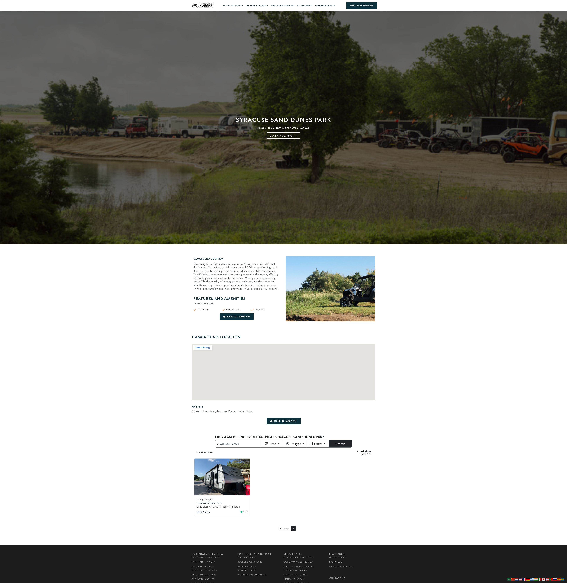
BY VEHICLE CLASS (256, 5)
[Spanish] (559, 579)
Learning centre (325, 5)
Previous (284, 528)
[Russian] (555, 579)
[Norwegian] (547, 579)
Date (273, 444)
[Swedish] (563, 579)
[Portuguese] (551, 579)
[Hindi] (536, 579)
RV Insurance (305, 5)
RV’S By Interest (232, 5)
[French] (524, 579)
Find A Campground (283, 5)
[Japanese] (544, 579)
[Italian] (540, 579)
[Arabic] (509, 579)
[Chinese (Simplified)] (513, 579)
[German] (528, 579)
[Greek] (532, 579)
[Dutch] (517, 579)
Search (340, 444)
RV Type (296, 444)
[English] (521, 579)
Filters (318, 444)
